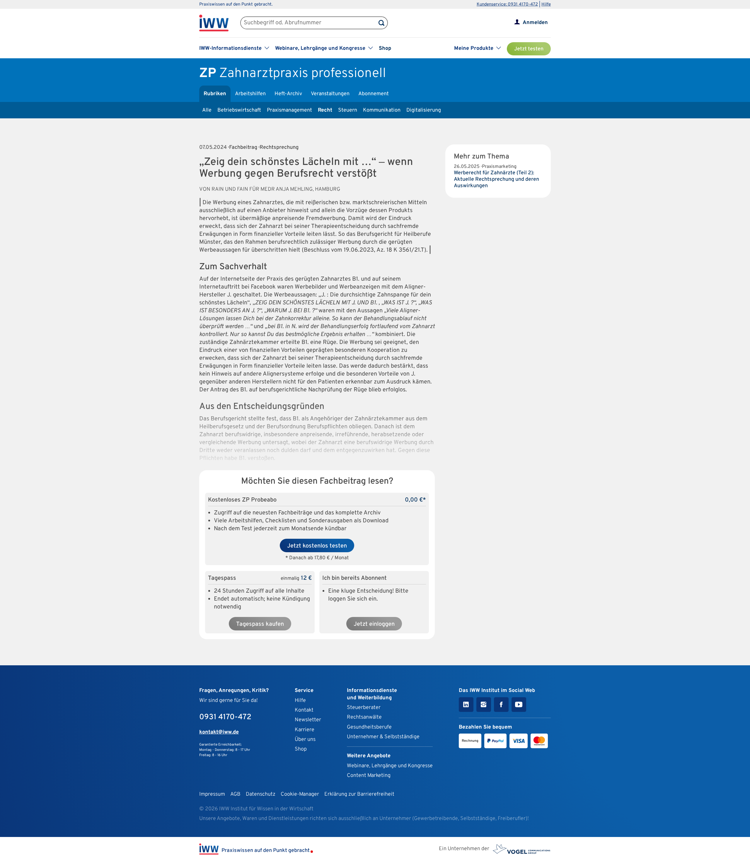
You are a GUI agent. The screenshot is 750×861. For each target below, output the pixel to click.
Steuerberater (364, 707)
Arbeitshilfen (250, 94)
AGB (235, 794)
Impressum (212, 794)
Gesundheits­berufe (369, 727)
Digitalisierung (423, 110)
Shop (385, 48)
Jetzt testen (528, 49)
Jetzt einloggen (374, 624)
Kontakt (304, 710)
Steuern (347, 110)
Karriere (304, 730)
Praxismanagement (289, 110)
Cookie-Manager (300, 794)
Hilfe (546, 4)
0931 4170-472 (225, 717)
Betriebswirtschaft (239, 110)
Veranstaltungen (330, 94)
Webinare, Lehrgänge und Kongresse (390, 766)
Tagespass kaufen (260, 624)
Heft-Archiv (288, 94)
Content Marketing (369, 775)
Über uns (305, 739)
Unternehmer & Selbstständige (383, 737)
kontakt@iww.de (219, 732)
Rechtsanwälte (364, 717)
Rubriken (215, 94)
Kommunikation (381, 110)
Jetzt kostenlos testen (317, 546)
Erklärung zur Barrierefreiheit (359, 794)
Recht (325, 110)
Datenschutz (260, 794)
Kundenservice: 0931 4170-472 (507, 4)
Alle (207, 110)
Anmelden (535, 22)
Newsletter (308, 720)
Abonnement (373, 94)
